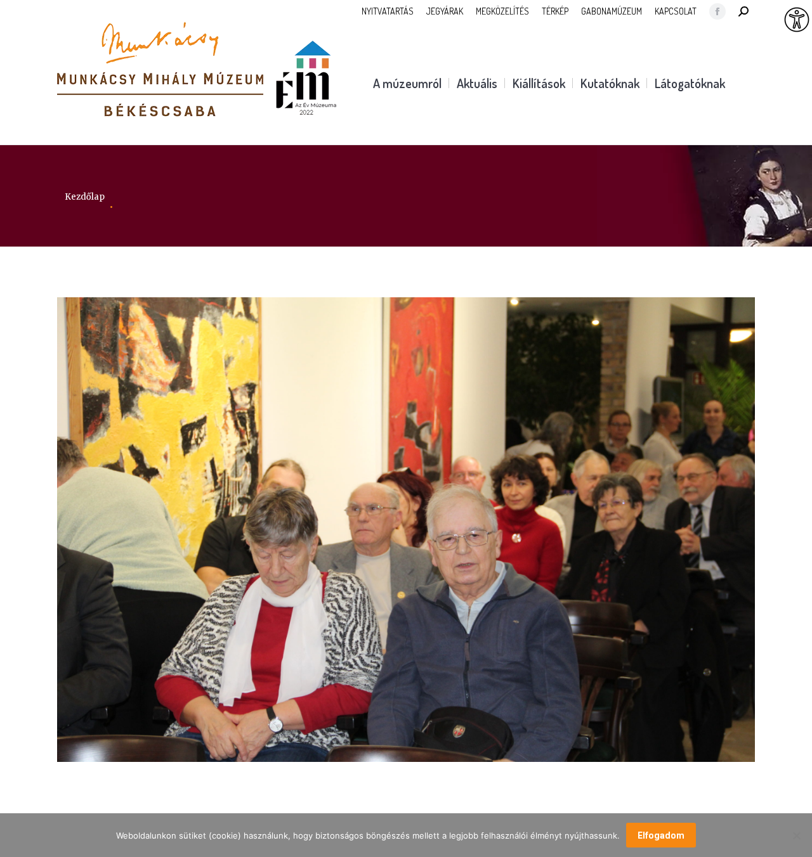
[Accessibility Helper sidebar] (797, 20)
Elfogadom (661, 835)
